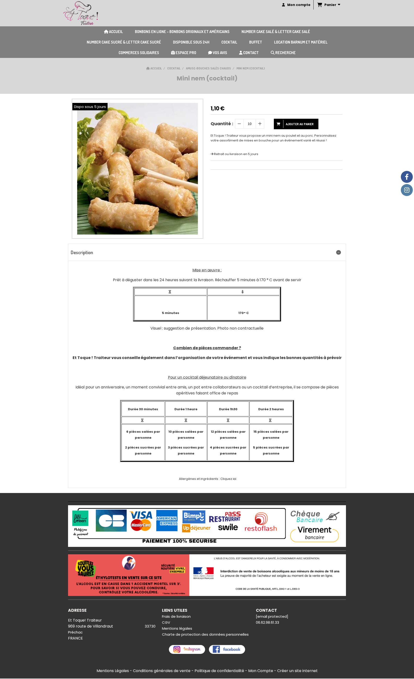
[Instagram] (407, 190)
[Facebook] (407, 177)
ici (234, 479)
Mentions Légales (113, 670)
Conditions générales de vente (161, 670)
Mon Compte (260, 670)
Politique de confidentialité (219, 670)
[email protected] (272, 616)
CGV (166, 622)
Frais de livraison (176, 616)
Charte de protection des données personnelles (205, 634)
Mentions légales (177, 628)
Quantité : (222, 124)
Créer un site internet (297, 670)
